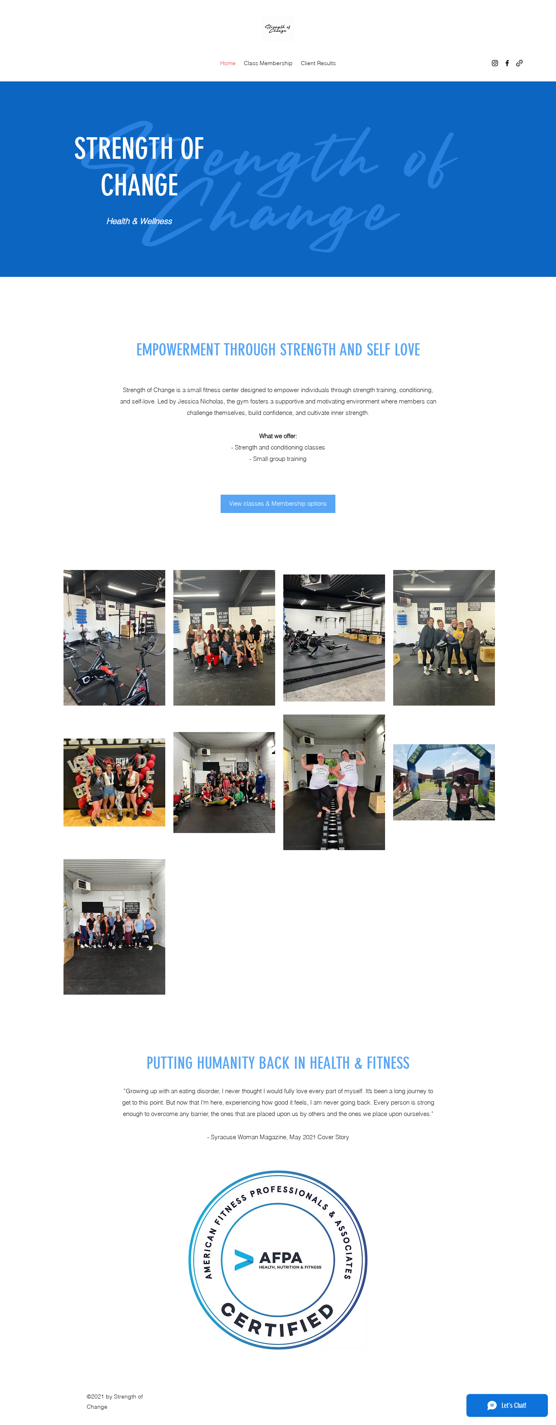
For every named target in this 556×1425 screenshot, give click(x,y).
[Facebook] (507, 63)
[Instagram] (495, 63)
